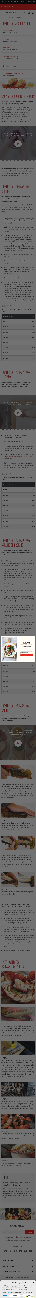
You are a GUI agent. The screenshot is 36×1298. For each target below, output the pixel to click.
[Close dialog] (34, 637)
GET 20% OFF (26, 655)
